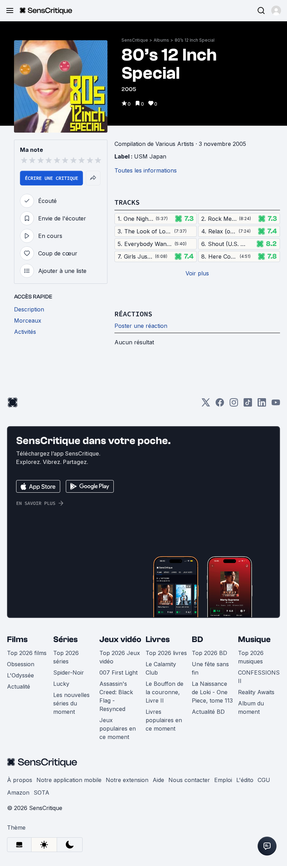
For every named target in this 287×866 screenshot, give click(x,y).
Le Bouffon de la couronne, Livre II (164, 692)
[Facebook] (220, 405)
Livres (158, 639)
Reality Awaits (256, 692)
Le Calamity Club (161, 668)
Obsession (20, 664)
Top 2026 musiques (251, 657)
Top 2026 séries (66, 657)
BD (197, 639)
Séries (65, 639)
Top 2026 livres (166, 652)
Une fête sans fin (210, 668)
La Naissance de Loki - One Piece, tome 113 (212, 692)
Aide (158, 779)
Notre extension (127, 779)
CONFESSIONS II (259, 676)
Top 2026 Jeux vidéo (119, 657)
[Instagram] (234, 405)
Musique (254, 639)
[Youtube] (276, 405)
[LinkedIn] (262, 405)
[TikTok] (248, 405)
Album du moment (251, 707)
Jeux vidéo (120, 639)
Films (17, 639)
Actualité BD (208, 711)
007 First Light (118, 672)
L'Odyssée (20, 675)
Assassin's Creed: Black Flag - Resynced (116, 696)
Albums (161, 40)
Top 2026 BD (209, 652)
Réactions (133, 313)
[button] (276, 10)
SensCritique (134, 40)
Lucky (61, 683)
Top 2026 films (27, 652)
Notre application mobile (69, 779)
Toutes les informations (145, 170)
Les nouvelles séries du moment (71, 703)
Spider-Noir (68, 672)
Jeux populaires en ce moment (117, 728)
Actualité (18, 686)
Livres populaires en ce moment (164, 720)
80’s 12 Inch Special (195, 40)
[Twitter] (206, 405)
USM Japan (150, 156)
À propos (19, 779)
